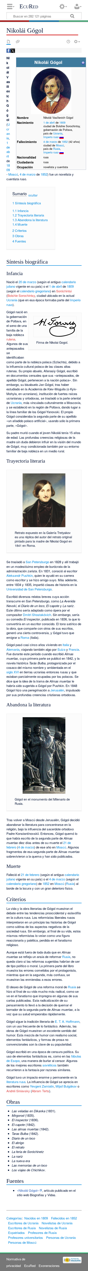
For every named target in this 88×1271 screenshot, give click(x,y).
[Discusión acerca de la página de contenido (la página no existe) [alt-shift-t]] (18, 41)
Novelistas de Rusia (53, 1228)
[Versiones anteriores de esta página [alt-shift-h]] (68, 41)
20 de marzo (27, 282)
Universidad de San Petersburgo (29, 589)
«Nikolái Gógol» (28, 1190)
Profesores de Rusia (42, 1232)
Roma (25, 637)
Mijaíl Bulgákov (66, 1086)
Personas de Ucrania (61, 1237)
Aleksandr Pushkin (19, 575)
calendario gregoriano (35, 291)
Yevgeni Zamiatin (42, 1086)
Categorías (14, 1218)
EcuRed (28, 6)
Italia (66, 644)
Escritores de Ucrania (23, 1223)
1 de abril (49, 122)
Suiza (61, 649)
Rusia (56, 149)
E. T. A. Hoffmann (67, 1021)
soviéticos (50, 1065)
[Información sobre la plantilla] (83, 62)
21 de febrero (30, 874)
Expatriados (16, 1232)
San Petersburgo (37, 562)
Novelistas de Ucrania (57, 1223)
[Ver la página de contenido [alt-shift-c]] (8, 41)
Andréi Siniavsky (18, 1091)
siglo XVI (12, 672)
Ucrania (57, 133)
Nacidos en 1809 (36, 1218)
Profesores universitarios (25, 1237)
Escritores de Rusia (22, 1228)
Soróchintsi (64, 291)
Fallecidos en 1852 (64, 1218)
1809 (62, 122)
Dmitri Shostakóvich (37, 614)
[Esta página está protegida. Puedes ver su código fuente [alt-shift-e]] (61, 41)
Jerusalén (57, 690)
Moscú (60, 145)
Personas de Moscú (22, 1242)
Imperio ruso (51, 137)
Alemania (12, 649)
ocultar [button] (33, 195)
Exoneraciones (49, 1265)
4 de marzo (50, 142)
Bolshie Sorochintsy (21, 295)
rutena (10, 339)
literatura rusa (15, 1081)
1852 (65, 142)
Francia (74, 649)
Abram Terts (40, 1091)
